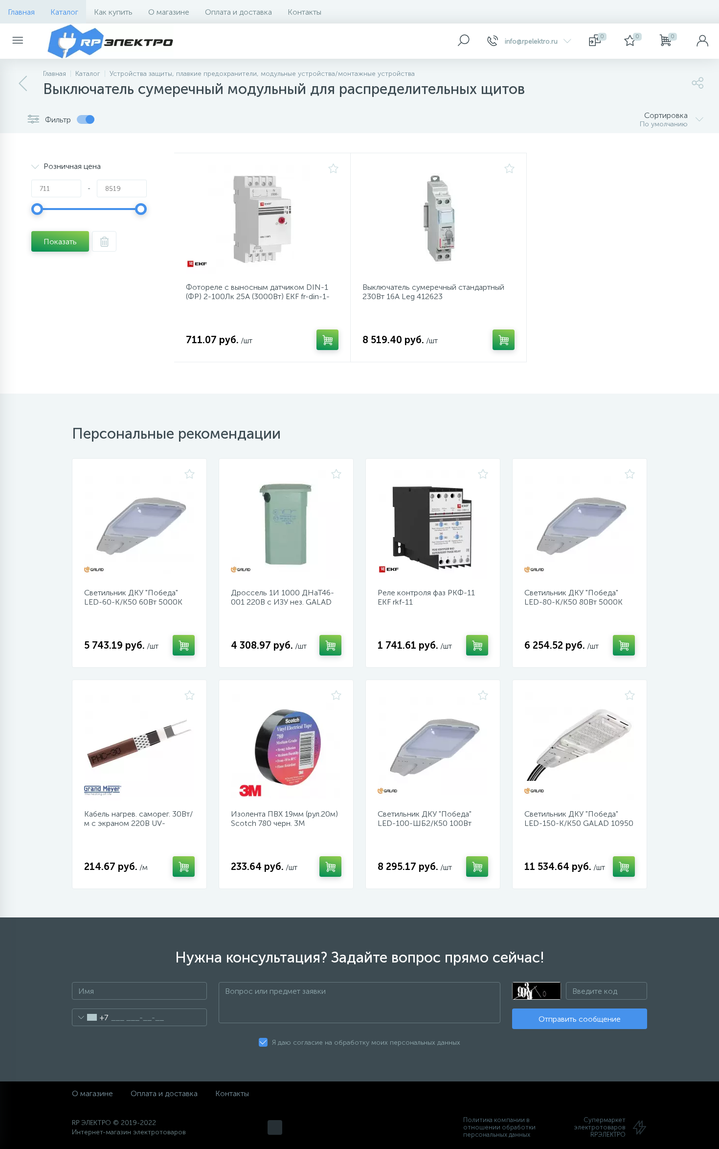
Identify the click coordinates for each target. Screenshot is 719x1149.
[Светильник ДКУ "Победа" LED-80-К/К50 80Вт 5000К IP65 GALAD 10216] (579, 524)
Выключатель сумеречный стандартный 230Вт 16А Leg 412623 (433, 291)
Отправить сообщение (580, 1019)
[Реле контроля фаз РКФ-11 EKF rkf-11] (433, 524)
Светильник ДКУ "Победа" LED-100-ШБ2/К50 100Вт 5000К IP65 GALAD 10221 (425, 823)
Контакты (304, 12)
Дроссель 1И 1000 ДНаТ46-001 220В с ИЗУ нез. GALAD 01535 (282, 602)
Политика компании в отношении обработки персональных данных (499, 1127)
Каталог (64, 12)
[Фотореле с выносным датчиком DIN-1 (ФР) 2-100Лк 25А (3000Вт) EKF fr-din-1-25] (262, 219)
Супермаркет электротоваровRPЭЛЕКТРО (600, 1127)
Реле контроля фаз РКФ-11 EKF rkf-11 (426, 597)
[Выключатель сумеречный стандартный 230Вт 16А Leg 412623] (438, 219)
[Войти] (702, 41)
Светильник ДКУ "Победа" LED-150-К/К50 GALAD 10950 (578, 818)
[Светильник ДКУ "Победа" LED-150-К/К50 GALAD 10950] (579, 746)
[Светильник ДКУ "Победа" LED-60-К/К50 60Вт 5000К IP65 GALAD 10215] (139, 524)
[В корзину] (327, 339)
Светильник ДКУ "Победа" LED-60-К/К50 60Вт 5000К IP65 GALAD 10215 (133, 602)
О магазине (168, 12)
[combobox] (90, 1017)
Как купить (113, 12)
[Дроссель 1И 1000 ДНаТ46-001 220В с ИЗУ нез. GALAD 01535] (286, 524)
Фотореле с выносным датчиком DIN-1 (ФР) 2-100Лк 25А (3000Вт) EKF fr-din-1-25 (258, 296)
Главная (21, 12)
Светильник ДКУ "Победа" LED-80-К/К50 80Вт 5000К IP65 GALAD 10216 (573, 602)
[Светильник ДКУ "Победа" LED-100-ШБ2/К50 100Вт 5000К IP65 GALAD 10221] (433, 746)
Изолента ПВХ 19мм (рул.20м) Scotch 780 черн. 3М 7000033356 (284, 823)
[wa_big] (275, 1127)
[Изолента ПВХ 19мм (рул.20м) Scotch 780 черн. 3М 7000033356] (286, 746)
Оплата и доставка (238, 12)
